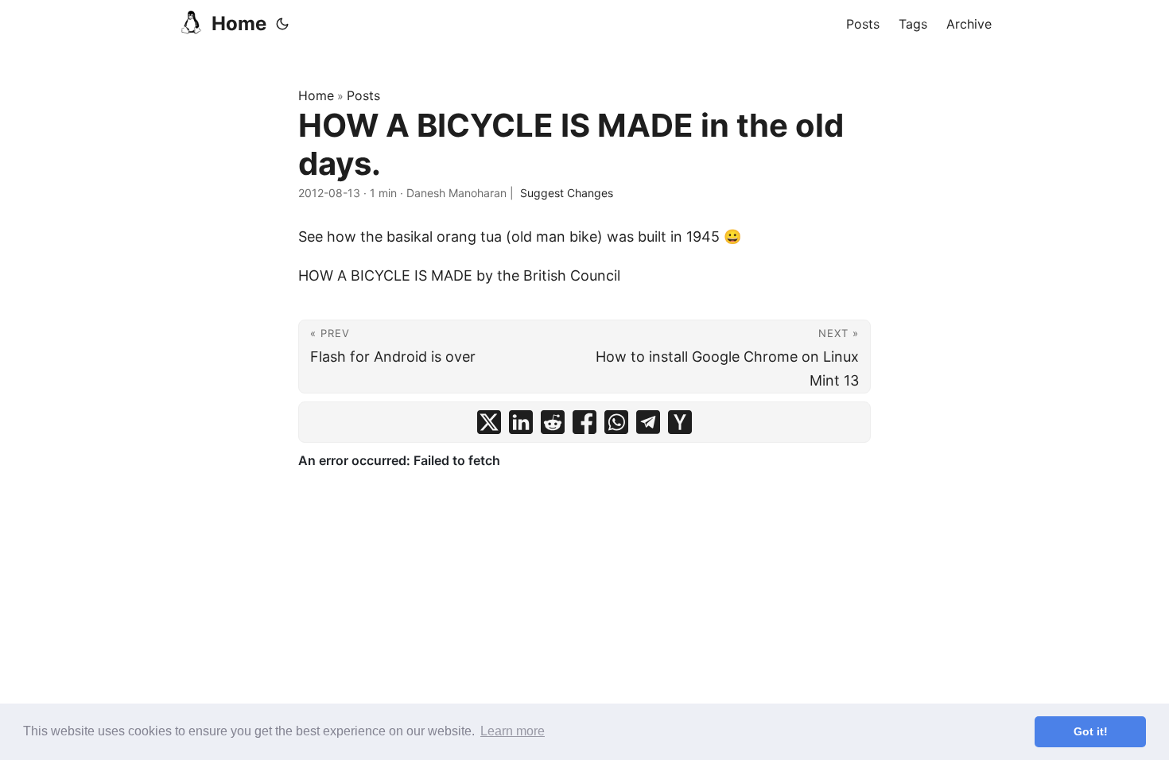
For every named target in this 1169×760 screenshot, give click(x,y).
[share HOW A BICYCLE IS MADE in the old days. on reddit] (553, 422)
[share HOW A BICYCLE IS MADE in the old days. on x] (489, 422)
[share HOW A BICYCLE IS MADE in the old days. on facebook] (584, 422)
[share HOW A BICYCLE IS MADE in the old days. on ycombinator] (680, 422)
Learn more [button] (512, 731)
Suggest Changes (566, 193)
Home (239, 23)
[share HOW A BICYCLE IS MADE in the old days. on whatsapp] (616, 422)
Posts (363, 95)
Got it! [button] (1091, 731)
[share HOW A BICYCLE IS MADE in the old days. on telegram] (648, 422)
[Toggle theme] (282, 24)
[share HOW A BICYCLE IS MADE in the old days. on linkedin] (521, 422)
